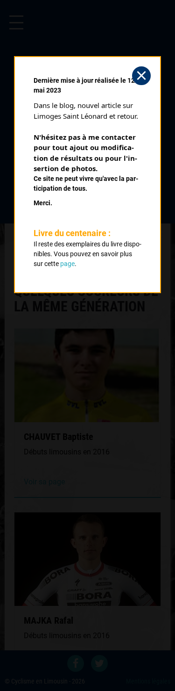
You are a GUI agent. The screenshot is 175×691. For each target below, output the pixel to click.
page (67, 263)
